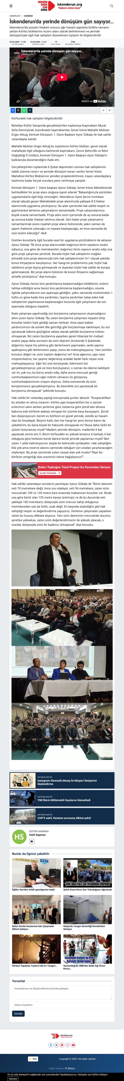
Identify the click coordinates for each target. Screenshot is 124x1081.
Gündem (28, 16)
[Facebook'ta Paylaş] (13, 110)
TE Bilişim (70, 1068)
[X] (56, 1045)
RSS (34, 1059)
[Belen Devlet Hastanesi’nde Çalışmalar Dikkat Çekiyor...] (36, 909)
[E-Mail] (31, 841)
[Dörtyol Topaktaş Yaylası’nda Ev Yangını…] (36, 948)
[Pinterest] (62, 1045)
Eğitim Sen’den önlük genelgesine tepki (33, 889)
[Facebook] (50, 1045)
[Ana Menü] (11, 5)
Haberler (15, 16)
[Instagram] (67, 1045)
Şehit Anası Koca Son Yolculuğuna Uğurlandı (87, 889)
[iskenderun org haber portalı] (60, 5)
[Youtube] (73, 1045)
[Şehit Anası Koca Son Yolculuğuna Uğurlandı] (87, 872)
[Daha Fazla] (29, 110)
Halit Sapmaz (37, 834)
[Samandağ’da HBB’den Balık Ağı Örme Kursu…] (87, 948)
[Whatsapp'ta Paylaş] (24, 110)
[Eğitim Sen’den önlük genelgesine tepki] (36, 872)
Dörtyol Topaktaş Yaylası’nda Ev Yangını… (34, 965)
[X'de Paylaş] (18, 110)
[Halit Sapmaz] (19, 836)
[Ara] (111, 6)
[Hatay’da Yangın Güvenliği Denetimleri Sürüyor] (87, 909)
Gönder (18, 1013)
